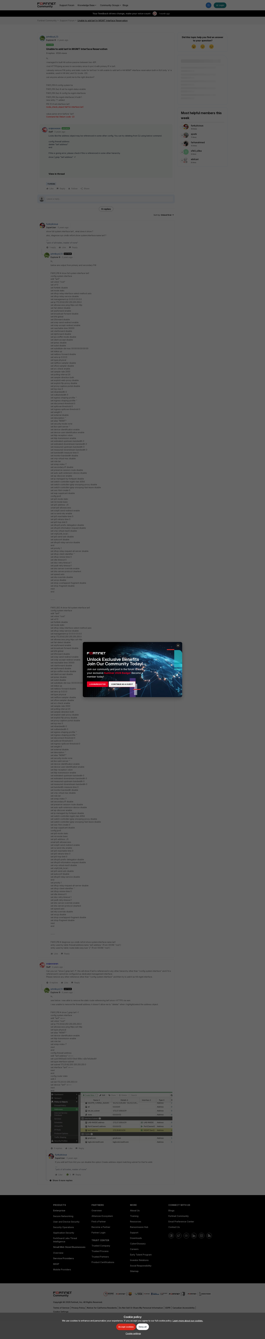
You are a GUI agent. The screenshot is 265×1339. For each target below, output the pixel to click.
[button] (132, 1333)
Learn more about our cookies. (188, 1320)
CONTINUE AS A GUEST (122, 684)
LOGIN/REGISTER (97, 684)
